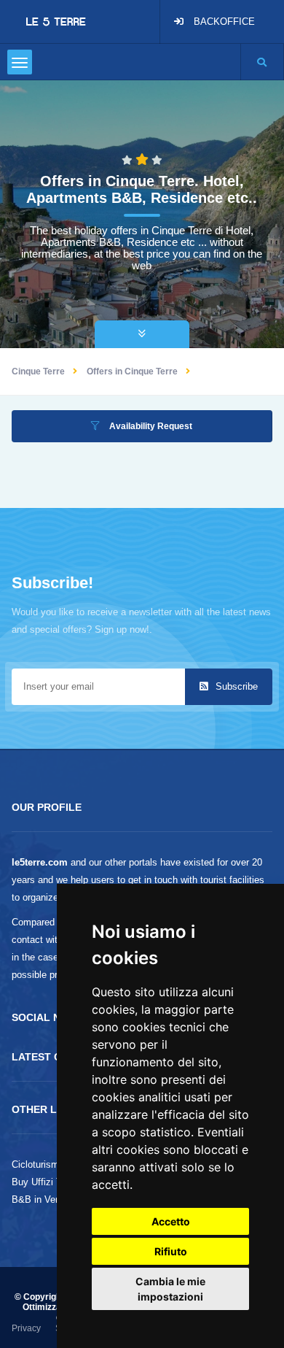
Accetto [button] (170, 1221)
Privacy (26, 1328)
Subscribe (235, 686)
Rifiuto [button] (170, 1251)
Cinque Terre (38, 371)
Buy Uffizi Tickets (49, 1181)
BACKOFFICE (224, 21)
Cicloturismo (38, 1164)
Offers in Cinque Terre (132, 371)
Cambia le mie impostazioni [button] (170, 1289)
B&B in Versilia (43, 1199)
